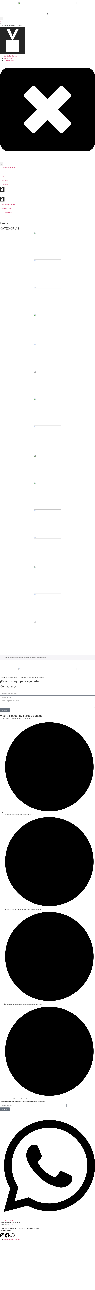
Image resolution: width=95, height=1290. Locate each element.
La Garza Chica (9, 60)
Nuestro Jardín (8, 58)
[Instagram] (2, 1235)
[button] (1, 18)
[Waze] (12, 1235)
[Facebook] (7, 1235)
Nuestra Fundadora (10, 56)
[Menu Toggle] (47, 14)
